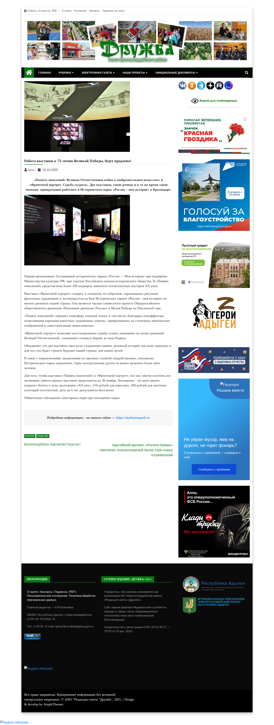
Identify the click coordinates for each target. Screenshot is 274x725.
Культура (29, 436)
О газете (66, 10)
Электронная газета (97, 72)
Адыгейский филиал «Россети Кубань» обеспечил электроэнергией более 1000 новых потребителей (136, 450)
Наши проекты (134, 72)
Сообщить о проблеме (214, 469)
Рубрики (65, 72)
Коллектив (80, 10)
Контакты (94, 10)
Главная (44, 72)
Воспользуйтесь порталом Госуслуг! (52, 444)
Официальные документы (175, 72)
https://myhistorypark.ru (133, 417)
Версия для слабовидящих (218, 100)
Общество (42, 436)
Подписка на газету (114, 10)
